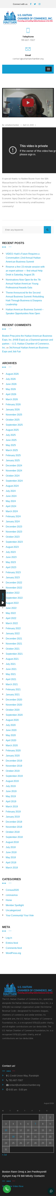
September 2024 (14, 481)
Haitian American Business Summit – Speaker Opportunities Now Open (25, 311)
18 (13, 1136)
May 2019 (11, 796)
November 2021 (14, 643)
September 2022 (14, 598)
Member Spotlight (15, 905)
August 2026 (12, 374)
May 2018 (11, 857)
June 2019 (11, 791)
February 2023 (13, 572)
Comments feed (14, 948)
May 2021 (11, 674)
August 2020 (12, 720)
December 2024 (14, 465)
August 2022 (12, 603)
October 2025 (13, 419)
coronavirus (12, 895)
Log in (9, 938)
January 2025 (13, 460)
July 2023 (11, 552)
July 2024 (11, 491)
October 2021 (13, 649)
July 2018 (11, 847)
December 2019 (14, 760)
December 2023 (14, 526)
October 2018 (13, 832)
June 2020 (11, 730)
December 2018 (14, 822)
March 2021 (12, 684)
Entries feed (12, 943)
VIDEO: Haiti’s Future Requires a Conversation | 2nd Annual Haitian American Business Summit (23, 258)
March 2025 (12, 450)
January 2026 (13, 409)
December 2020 (14, 699)
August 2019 (12, 781)
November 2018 (14, 827)
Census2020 (12, 890)
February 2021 (13, 689)
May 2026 (11, 389)
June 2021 (11, 669)
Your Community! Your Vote (20, 915)
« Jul (4, 1154)
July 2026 (11, 379)
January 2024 (13, 521)
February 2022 (13, 628)
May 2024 (11, 501)
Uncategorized (13, 910)
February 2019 (13, 811)
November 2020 (14, 704)
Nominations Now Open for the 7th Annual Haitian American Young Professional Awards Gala (23, 283)
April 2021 (11, 679)
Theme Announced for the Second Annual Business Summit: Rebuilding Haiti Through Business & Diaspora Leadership (25, 298)
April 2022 (11, 618)
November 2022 (14, 587)
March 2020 (12, 745)
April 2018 (11, 862)
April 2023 (11, 567)
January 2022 (13, 633)
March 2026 (12, 399)
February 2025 (13, 455)
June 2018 (11, 852)
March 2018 (12, 867)
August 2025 (12, 430)
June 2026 (11, 384)
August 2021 (12, 659)
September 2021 (14, 654)
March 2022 (12, 623)
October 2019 (13, 771)
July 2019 (11, 786)
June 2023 (11, 557)
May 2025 (11, 445)
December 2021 (14, 638)
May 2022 (11, 613)
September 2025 (14, 425)
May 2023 (11, 562)
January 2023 (13, 577)
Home (9, 900)
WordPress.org (13, 953)
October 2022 (13, 593)
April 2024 (11, 506)
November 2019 (14, 766)
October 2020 (13, 710)
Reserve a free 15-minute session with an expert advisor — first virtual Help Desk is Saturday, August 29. (25, 271)
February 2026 (13, 404)
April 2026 (11, 394)
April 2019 (11, 801)
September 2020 (14, 715)
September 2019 (14, 776)
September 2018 (14, 837)
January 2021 (13, 694)
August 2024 (12, 486)
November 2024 (14, 470)
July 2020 (11, 725)
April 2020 (11, 740)
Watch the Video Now (12, 1186)
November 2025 (14, 414)
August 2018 (12, 842)
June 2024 (11, 496)
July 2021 (11, 664)
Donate (3, 596)
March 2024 (12, 511)
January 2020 (13, 755)
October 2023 (13, 537)
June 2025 (11, 440)
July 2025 (11, 435)
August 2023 (12, 547)
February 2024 (13, 516)
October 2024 (13, 475)
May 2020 (11, 735)
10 (6, 1130)
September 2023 (14, 542)
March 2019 (12, 806)
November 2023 (14, 531)
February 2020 (13, 750)
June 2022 (11, 608)
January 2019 (13, 816)
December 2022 (14, 582)
